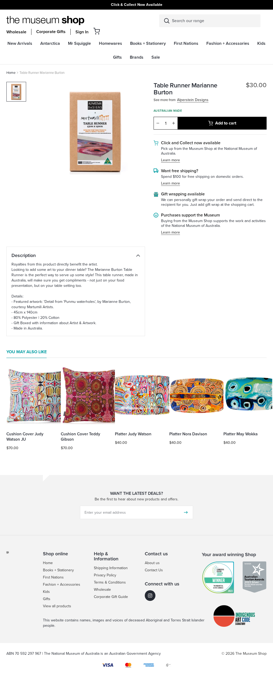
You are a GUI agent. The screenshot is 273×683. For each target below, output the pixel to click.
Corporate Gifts (51, 32)
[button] (96, 31)
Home (10, 72)
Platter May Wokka (240, 434)
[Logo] (45, 20)
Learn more (170, 160)
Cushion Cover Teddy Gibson (80, 436)
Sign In (82, 32)
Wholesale (16, 32)
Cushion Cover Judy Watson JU (24, 436)
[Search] (167, 20)
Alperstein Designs (192, 100)
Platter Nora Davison (188, 434)
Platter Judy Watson (133, 434)
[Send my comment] (186, 512)
